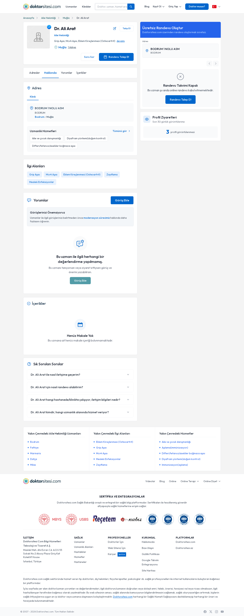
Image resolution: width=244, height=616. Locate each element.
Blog (147, 6)
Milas (33, 464)
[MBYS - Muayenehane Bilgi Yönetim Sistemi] (50, 519)
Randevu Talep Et (119, 57)
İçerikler (81, 72)
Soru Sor (89, 57)
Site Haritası (148, 570)
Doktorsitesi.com (185, 542)
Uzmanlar (71, 6)
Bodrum (39, 116)
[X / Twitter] (210, 611)
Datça (33, 459)
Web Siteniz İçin (117, 548)
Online (172, 481)
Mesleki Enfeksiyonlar (41, 182)
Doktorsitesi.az (184, 548)
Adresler (34, 72)
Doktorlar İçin (116, 542)
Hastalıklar (80, 552)
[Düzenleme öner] (114, 28)
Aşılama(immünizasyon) (175, 447)
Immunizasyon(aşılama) (175, 464)
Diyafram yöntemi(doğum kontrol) (181, 459)
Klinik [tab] (33, 96)
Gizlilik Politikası (151, 554)
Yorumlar (66, 72)
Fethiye (34, 447)
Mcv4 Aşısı (51, 174)
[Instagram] (216, 611)
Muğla (66, 18)
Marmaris (35, 453)
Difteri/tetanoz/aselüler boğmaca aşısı (183, 453)
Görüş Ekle (122, 200)
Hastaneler (80, 562)
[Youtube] (222, 611)
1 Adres (72, 47)
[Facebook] (205, 611)
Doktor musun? (197, 6)
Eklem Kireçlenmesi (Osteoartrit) (81, 174)
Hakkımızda (148, 542)
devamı (121, 41)
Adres (145, 41)
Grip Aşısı (34, 174)
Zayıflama (112, 174)
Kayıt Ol (157, 6)
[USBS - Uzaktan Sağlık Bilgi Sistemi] (77, 519)
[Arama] (131, 7)
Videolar (150, 481)
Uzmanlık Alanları (83, 547)
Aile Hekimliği (48, 18)
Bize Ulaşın (148, 548)
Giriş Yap (173, 6)
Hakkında (50, 72)
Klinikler (86, 6)
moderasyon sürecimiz (96, 217)
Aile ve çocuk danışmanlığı (176, 441)
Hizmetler (79, 557)
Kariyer (116, 554)
